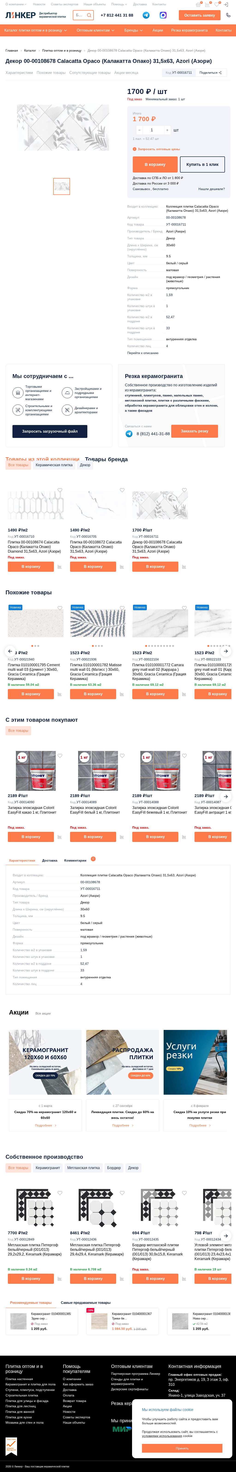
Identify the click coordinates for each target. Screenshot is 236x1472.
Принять (182, 1448)
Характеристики (19, 73)
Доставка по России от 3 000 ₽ (156, 183)
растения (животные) (136, 936)
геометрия (195, 277)
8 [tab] (167, 646)
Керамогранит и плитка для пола (31, 1384)
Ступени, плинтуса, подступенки (30, 1390)
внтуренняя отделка (181, 339)
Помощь (117, 4)
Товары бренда (106, 459)
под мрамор (175, 277)
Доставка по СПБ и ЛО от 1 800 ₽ (158, 178)
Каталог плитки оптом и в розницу (33, 30)
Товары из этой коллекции (43, 459)
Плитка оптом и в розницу (24, 1369)
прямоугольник (177, 288)
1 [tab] (32, 646)
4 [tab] (102, 646)
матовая (172, 270)
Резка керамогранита (189, 30)
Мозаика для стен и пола (25, 1422)
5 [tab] (158, 646)
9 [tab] (170, 646)
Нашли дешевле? (211, 189)
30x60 (170, 245)
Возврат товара (74, 1401)
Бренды (131, 30)
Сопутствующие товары (90, 73)
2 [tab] (35, 646)
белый (171, 263)
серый (183, 263)
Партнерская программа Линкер (135, 1373)
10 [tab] (173, 646)
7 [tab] (164, 646)
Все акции (43, 1013)
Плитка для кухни (19, 1417)
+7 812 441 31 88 (117, 15)
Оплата (68, 1395)
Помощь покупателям (76, 1369)
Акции (158, 30)
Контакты (159, 4)
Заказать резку (194, 431)
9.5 (168, 256)
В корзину (155, 164)
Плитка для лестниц (21, 1406)
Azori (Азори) (176, 231)
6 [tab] (161, 646)
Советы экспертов (64, 4)
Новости (39, 4)
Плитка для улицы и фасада (27, 1401)
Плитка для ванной (20, 1411)
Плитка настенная (19, 1379)
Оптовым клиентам (93, 30)
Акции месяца (126, 73)
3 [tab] (38, 646)
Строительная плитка (22, 1395)
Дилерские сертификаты (129, 1389)
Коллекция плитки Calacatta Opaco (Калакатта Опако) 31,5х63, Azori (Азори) (138, 875)
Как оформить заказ (78, 1384)
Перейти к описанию (143, 353)
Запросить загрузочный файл (50, 431)
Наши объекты (95, 4)
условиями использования (162, 1436)
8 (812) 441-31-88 (153, 433)
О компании (15, 4)
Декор (170, 238)
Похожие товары (51, 73)
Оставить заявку (199, 15)
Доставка (140, 4)
